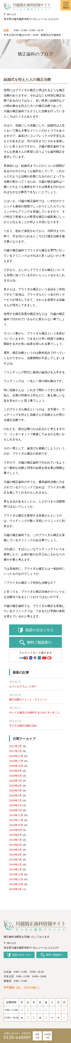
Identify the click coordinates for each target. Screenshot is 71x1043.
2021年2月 (15, 746)
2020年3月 (15, 800)
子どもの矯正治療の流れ (23, 725)
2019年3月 (15, 859)
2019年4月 (15, 854)
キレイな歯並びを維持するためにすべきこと (34, 712)
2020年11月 (16, 761)
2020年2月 (15, 805)
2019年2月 (15, 864)
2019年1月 (15, 869)
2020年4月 (15, 795)
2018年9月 (15, 889)
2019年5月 (15, 849)
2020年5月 (15, 790)
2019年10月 (16, 825)
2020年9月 (15, 771)
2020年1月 (15, 810)
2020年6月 (15, 785)
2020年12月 (16, 756)
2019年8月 (15, 835)
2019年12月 (16, 815)
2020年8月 (15, 775)
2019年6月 (15, 844)
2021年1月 (15, 751)
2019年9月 (15, 830)
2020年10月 (16, 766)
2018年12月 (16, 874)
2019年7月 (15, 840)
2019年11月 (16, 820)
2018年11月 (16, 879)
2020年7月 (15, 780)
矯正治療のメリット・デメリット (28, 699)
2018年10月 (16, 884)
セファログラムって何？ (23, 686)
